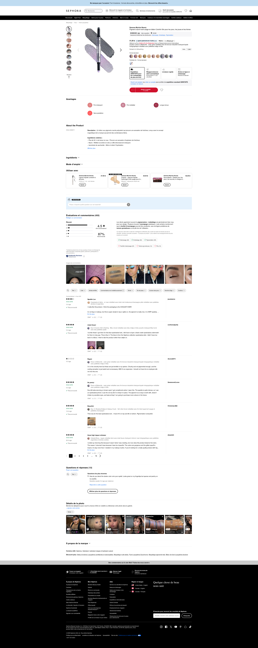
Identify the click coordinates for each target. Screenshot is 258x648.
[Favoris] (185, 11)
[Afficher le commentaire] (75, 274)
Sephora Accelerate (71, 608)
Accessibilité (113, 613)
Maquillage (86, 18)
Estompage (155, 35)
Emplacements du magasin (117, 608)
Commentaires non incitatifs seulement (111, 290)
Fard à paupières (83, 22)
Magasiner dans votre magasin (96, 615)
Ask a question (145, 33)
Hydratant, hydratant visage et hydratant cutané (98, 551)
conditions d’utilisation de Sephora (91, 635)
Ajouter (82, 185)
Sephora (79, 551)
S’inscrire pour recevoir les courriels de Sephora (169, 611)
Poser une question (72, 470)
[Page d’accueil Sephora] (73, 10)
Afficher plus (91, 148)
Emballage (162, 35)
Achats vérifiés (93, 290)
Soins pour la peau (97, 18)
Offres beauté (91, 605)
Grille (183, 49)
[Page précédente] (67, 456)
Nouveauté (68, 18)
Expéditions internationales (117, 600)
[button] (163, 40)
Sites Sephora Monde (72, 602)
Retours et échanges (115, 587)
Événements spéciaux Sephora (74, 597)
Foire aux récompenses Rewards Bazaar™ (94, 608)
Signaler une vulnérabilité (73, 613)
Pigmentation (169, 35)
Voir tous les (69, 76)
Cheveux (115, 18)
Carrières (68, 587)
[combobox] (93, 10)
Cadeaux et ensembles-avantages (158, 18)
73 (96, 456)
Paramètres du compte (94, 595)
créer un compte (150, 82)
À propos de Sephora (72, 584)
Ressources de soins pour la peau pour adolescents (119, 616)
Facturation (113, 597)
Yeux (75, 22)
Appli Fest (77, 18)
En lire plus (91, 314)
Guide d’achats (114, 602)
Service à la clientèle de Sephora (119, 584)
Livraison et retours (137, 84)
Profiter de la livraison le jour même (97, 617)
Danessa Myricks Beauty (138, 27)
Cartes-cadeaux (176, 18)
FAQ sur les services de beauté (118, 605)
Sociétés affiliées (70, 594)
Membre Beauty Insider (94, 584)
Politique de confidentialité (73, 635)
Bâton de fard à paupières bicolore (177, 555)
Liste (189, 49)
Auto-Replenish (92, 602)
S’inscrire (187, 616)
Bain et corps (124, 18)
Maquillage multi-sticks (121, 555)
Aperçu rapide (73, 185)
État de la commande (93, 590)
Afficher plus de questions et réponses (102, 491)
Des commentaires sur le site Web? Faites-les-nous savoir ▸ (129, 563)
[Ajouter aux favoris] (162, 90)
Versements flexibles (115, 610)
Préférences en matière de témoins (128, 635)
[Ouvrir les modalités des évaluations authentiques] (84, 256)
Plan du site (114, 635)
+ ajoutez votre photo (73, 508)
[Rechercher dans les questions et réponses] (68, 474)
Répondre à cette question (98, 485)
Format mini (134, 18)
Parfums (108, 18)
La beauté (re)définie (72, 610)
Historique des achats (94, 593)
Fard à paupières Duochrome (138, 555)
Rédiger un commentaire (74, 218)
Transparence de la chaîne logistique (73, 590)
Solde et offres (188, 18)
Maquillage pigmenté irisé (157, 555)
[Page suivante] (100, 456)
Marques (143, 18)
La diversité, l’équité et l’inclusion (75, 605)
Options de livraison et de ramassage (117, 590)
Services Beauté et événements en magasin (97, 599)
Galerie (90, 587)
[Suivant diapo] (120, 50)
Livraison (112, 594)
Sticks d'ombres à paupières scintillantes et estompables (95, 555)
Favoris (90, 612)
